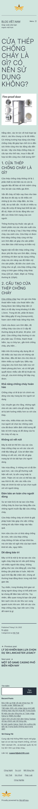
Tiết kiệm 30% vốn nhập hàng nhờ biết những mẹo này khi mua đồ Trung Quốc (19, 709)
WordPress (23, 800)
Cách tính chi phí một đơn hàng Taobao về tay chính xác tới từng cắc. (19, 720)
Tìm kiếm (5, 686)
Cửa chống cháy (9, 299)
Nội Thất (16, 633)
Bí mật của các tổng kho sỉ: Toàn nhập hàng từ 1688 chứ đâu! (18, 714)
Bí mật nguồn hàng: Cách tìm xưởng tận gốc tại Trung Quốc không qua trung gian (19, 726)
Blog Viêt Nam (11, 21)
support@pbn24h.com (19, 753)
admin (6, 630)
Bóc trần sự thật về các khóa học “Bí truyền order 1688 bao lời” (17, 704)
